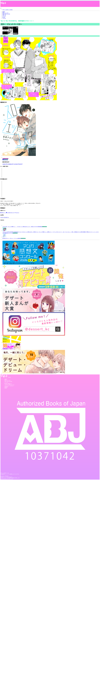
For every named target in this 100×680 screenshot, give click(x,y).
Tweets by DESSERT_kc (4, 217)
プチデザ (4, 18)
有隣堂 (20, 164)
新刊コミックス (7, 380)
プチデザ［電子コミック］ (10, 384)
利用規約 (6, 386)
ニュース (4, 16)
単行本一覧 (5, 159)
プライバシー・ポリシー (9, 385)
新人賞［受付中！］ (8, 383)
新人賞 (3, 17)
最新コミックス (5, 12)
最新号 (3, 11)
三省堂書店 (15, 164)
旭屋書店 (4, 164)
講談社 (6, 387)
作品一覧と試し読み (6, 13)
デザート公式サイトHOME (7, 9)
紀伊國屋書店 (9, 164)
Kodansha (2, 476)
